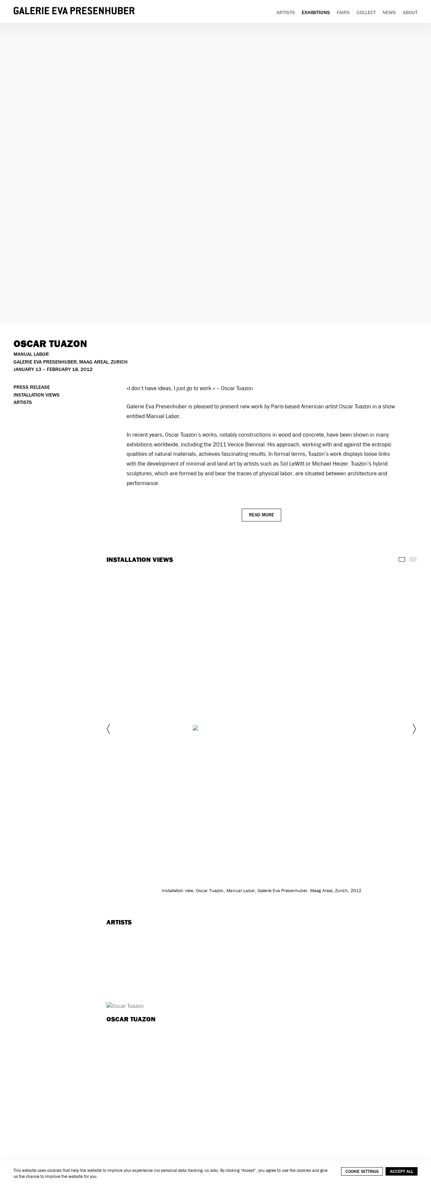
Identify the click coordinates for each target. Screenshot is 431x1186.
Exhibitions (316, 12)
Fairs (343, 12)
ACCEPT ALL (401, 1171)
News (389, 12)
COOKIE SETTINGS (361, 1171)
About (410, 12)
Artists (285, 12)
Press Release (31, 387)
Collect (366, 12)
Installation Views (36, 395)
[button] (109, 728)
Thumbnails (413, 559)
